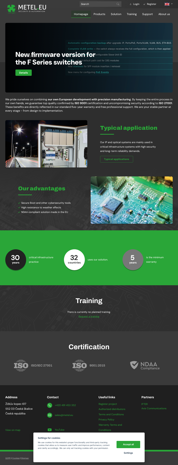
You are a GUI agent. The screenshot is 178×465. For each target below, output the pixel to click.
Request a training (89, 316)
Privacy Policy (106, 419)
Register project (108, 404)
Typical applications (116, 159)
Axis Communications (153, 408)
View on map (12, 430)
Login (136, 4)
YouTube (59, 429)
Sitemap (25, 458)
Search (117, 4)
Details (23, 72)
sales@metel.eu (64, 415)
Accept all (128, 444)
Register (151, 4)
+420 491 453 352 (65, 405)
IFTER (144, 404)
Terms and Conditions (111, 414)
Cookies (15, 458)
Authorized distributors (112, 409)
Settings (128, 453)
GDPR (8, 458)
